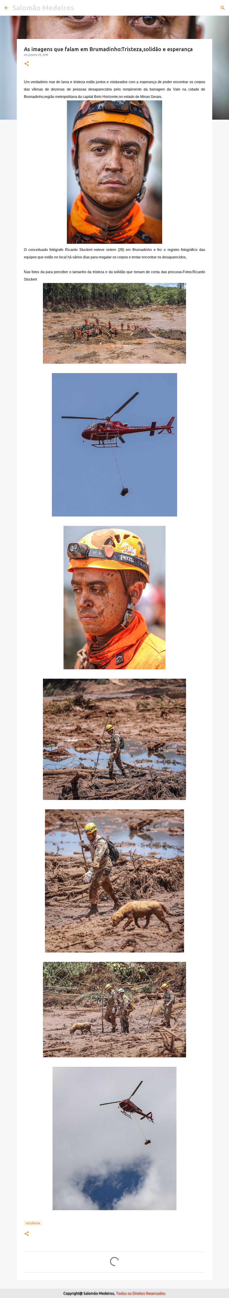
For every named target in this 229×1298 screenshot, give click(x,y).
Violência (33, 1223)
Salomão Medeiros (43, 8)
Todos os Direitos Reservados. (141, 1293)
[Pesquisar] (222, 7)
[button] (26, 64)
